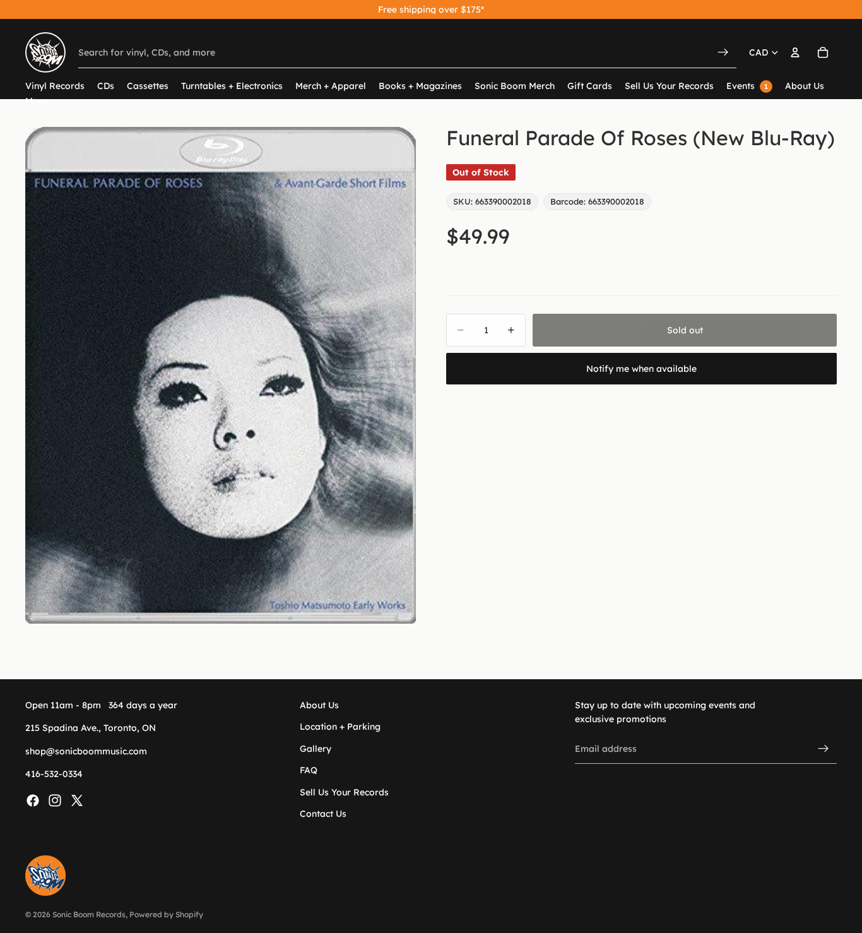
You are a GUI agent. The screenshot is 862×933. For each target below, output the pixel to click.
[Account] (795, 52)
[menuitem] (36, 101)
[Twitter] (77, 800)
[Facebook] (32, 800)
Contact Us (323, 813)
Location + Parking (340, 727)
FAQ (308, 770)
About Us (319, 705)
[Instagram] (54, 800)
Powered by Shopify (166, 914)
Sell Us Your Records (344, 792)
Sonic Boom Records (89, 914)
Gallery (315, 748)
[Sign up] (823, 748)
